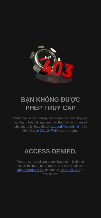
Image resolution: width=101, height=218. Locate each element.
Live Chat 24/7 (43, 131)
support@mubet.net (65, 126)
